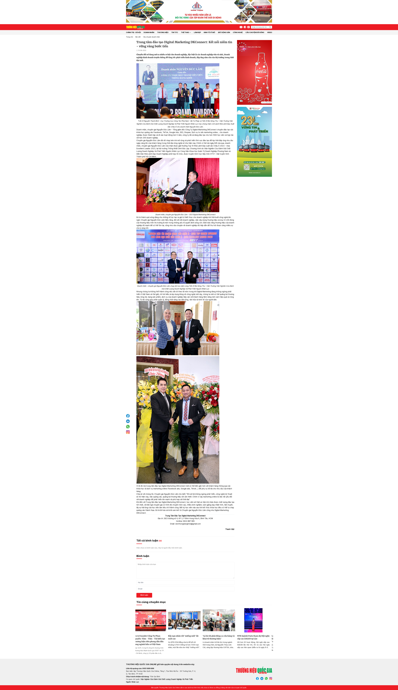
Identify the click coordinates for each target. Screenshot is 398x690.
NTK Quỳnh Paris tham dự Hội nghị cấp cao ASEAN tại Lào (187, 637)
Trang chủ (129, 37)
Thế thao (185, 32)
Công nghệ (238, 32)
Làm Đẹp (197, 32)
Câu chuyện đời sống (255, 32)
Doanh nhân (149, 32)
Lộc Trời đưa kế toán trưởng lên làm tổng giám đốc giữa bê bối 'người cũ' (219, 639)
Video (269, 32)
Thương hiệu (162, 32)
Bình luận (144, 595)
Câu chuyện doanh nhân (151, 37)
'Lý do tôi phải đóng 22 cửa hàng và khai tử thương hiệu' (152, 637)
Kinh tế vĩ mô (209, 32)
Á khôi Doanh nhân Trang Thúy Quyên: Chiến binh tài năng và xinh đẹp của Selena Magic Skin (256, 639)
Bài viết (138, 37)
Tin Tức (174, 32)
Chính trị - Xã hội (133, 32)
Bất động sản (224, 32)
